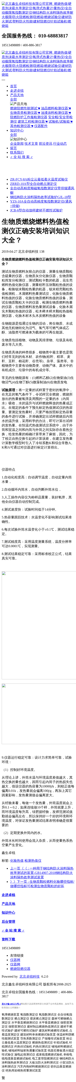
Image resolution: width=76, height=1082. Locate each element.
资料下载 (8, 939)
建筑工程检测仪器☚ (33, 121)
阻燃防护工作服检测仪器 (28, 117)
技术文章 (31, 143)
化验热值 (17, 860)
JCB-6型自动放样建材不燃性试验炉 (36, 210)
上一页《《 (41, 873)
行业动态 (60, 143)
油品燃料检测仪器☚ (56, 108)
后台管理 (8, 921)
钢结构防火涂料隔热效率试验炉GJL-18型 (40, 197)
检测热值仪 (32, 860)
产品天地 (17, 95)
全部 (13, 99)
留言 (13, 148)
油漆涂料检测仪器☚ (56, 112)
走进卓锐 (17, 90)
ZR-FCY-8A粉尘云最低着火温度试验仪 (39, 179)
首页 (13, 86)
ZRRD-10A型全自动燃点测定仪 (33, 184)
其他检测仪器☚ (21, 126)
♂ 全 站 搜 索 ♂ (21, 157)
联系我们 (17, 152)
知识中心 (17, 130)
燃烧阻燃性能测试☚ (25, 108)
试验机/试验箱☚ (61, 121)
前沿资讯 (45, 143)
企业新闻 (17, 143)
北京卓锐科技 (29, 976)
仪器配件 (41, 126)
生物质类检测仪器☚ (25, 112)
